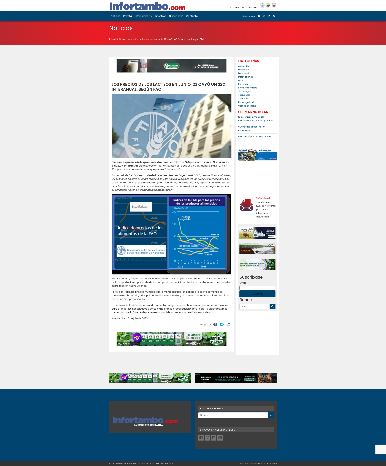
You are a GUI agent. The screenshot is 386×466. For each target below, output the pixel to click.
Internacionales (246, 76)
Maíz (240, 80)
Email (242, 283)
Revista (127, 16)
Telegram (243, 98)
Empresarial (244, 73)
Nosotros (160, 16)
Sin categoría (245, 91)
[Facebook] (258, 16)
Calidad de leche (247, 105)
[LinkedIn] (269, 16)
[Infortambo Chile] (274, 5)
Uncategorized (246, 102)
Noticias (115, 16)
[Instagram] (263, 16)
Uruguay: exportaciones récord (254, 136)
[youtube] (274, 16)
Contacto (192, 16)
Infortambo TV (143, 16)
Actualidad (244, 66)
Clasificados (176, 16)
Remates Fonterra (247, 87)
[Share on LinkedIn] (228, 324)
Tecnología (244, 94)
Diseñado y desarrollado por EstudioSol (258, 463)
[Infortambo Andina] (268, 5)
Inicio (112, 39)
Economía (243, 69)
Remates (243, 84)
